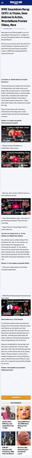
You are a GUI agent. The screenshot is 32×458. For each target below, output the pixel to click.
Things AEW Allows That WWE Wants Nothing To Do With (24, 425)
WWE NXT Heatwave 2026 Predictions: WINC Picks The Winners (8, 450)
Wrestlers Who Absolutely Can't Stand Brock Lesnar (23, 450)
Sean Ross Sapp (8, 28)
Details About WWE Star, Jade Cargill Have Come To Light (8, 425)
